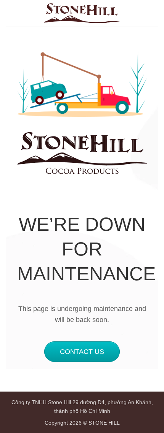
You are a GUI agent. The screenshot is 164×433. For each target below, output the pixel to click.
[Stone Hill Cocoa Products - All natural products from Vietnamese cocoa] (82, 13)
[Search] (140, 13)
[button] (153, 13)
